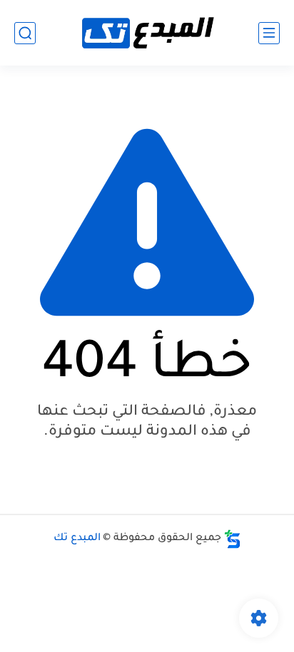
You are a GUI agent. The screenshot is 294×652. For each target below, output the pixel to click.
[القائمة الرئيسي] (269, 33)
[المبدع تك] (147, 33)
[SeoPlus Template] (232, 539)
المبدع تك (77, 538)
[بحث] (25, 33)
